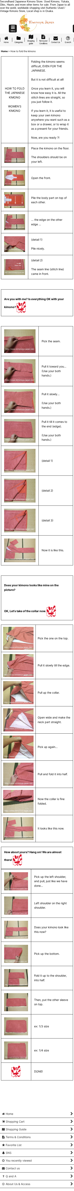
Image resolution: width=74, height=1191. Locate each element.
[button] (13, 28)
